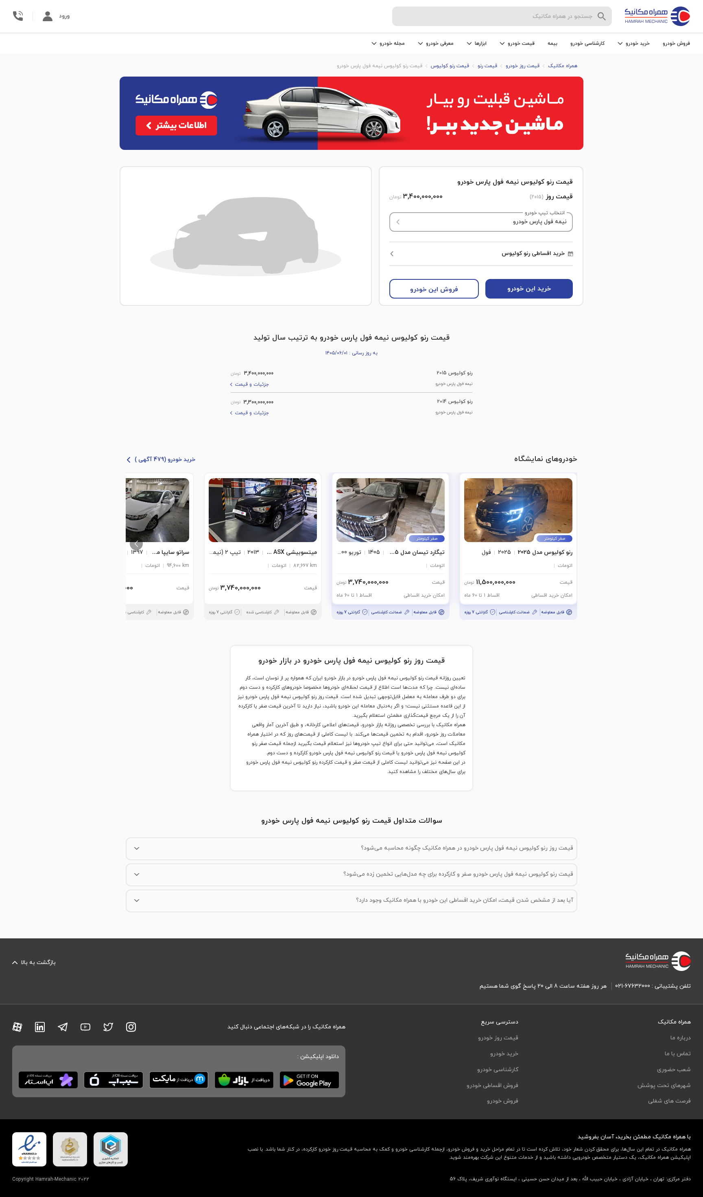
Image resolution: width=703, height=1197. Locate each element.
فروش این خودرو (434, 289)
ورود (64, 16)
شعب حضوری (674, 1070)
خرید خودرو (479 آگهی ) (165, 459)
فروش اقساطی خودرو (492, 1085)
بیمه (552, 43)
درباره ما (680, 1038)
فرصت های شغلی (669, 1101)
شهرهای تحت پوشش (664, 1085)
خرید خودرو (504, 1054)
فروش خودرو (676, 43)
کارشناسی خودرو (587, 43)
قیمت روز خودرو (498, 1038)
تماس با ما (678, 1054)
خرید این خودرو (529, 288)
